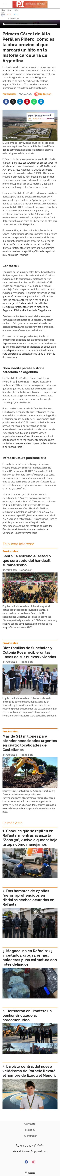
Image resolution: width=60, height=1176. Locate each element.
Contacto (30, 1123)
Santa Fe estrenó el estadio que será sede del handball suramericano (26, 560)
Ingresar (31, 1135)
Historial (30, 1129)
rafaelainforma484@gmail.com (30, 1151)
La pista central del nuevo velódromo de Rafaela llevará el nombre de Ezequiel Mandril (29, 1071)
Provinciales (9, 94)
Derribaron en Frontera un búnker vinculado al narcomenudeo (27, 1015)
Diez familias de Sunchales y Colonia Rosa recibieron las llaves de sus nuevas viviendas (29, 652)
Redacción (45, 94)
